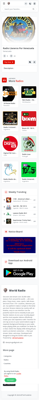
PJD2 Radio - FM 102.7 (28, 100)
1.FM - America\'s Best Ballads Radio (22, 199)
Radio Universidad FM (28, 179)
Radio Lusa (26, 154)
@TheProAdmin (18, 338)
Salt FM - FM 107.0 (20, 206)
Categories (8, 356)
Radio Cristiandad (10, 127)
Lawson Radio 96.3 (20, 213)
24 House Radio (9, 103)
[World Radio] (9, 3)
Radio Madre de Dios (10, 179)
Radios (6, 360)
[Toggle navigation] (4, 3)
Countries (7, 363)
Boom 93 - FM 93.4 (28, 128)
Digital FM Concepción (10, 153)
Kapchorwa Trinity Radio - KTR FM (22, 220)
